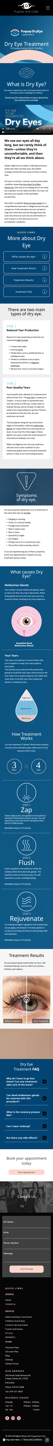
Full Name (8, 1222)
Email (5, 1232)
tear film (30, 397)
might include (22, 340)
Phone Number (11, 1243)
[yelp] (19, 1418)
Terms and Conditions (32, 1439)
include (27, 513)
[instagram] (13, 1418)
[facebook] (7, 1418)
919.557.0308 (18, 1387)
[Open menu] (48, 8)
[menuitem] (26, 1301)
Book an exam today (33, 203)
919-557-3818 (16, 1391)
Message (8, 1253)
